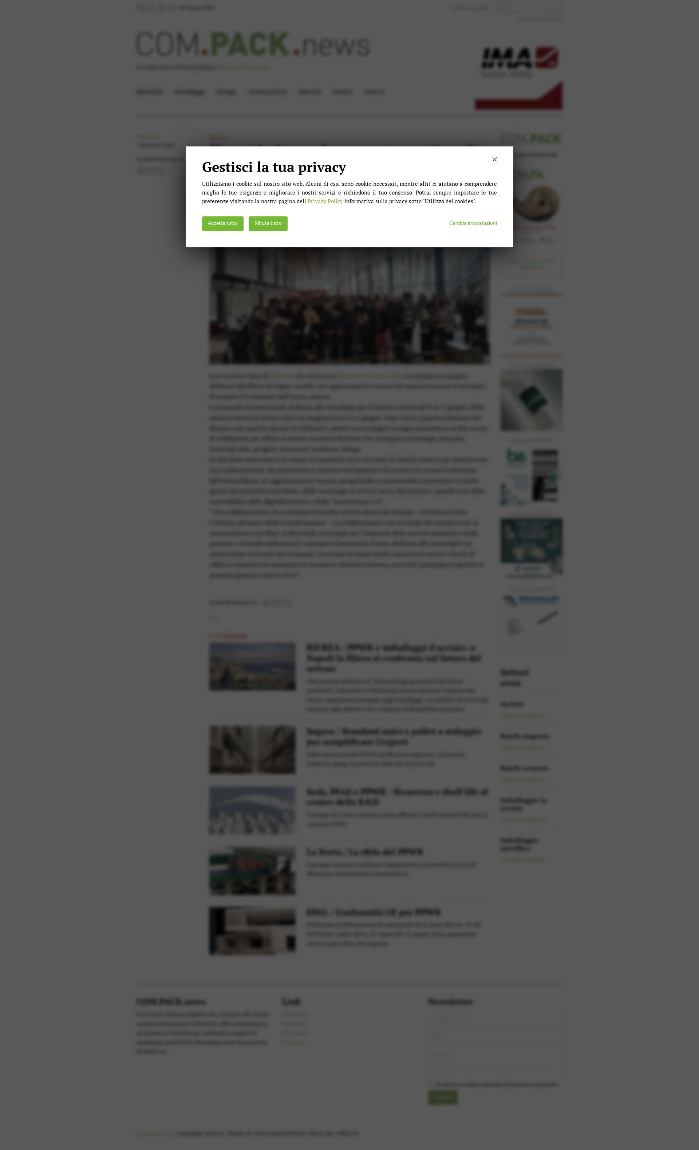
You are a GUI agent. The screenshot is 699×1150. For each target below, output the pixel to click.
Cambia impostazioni (473, 223)
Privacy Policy (325, 201)
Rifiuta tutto (268, 223)
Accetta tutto (223, 223)
